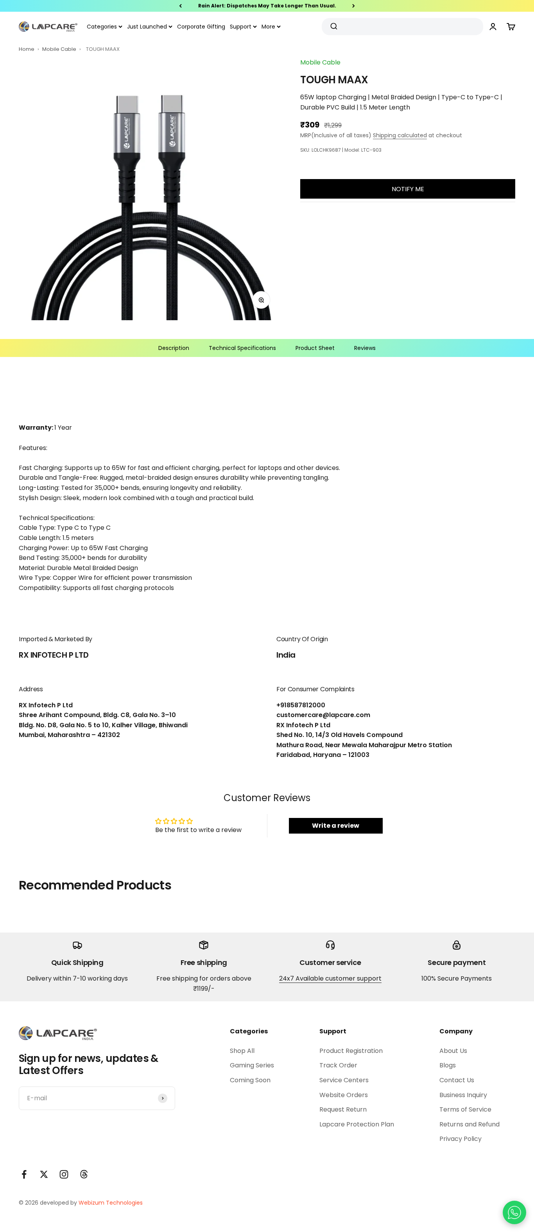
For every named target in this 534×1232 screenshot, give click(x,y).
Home (26, 49)
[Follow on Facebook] (24, 1174)
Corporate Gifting (201, 26)
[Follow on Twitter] (44, 1174)
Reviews (365, 348)
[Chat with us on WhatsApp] (514, 1212)
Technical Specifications (242, 348)
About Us (453, 1050)
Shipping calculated (400, 135)
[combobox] (399, 26)
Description (173, 348)
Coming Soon (250, 1080)
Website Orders (343, 1094)
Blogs (447, 1065)
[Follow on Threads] (84, 1174)
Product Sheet (315, 348)
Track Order (338, 1065)
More (268, 26)
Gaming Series (252, 1065)
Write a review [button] (335, 825)
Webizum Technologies (111, 1203)
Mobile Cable (59, 49)
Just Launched (147, 26)
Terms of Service (465, 1109)
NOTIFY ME (408, 189)
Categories (102, 26)
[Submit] (335, 26)
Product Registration (351, 1050)
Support (240, 26)
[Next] (353, 6)
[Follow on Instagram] (64, 1174)
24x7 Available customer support (330, 978)
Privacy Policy (460, 1138)
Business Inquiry (463, 1094)
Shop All (242, 1050)
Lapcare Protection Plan (356, 1124)
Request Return (343, 1109)
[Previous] (180, 6)
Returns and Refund (469, 1124)
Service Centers (344, 1080)
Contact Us (456, 1080)
